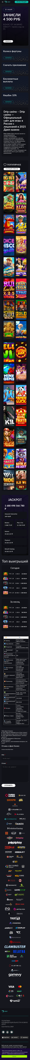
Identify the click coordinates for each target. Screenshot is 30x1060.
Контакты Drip (8, 1027)
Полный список (12, 169)
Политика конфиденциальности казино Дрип (15, 1022)
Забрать (8, 41)
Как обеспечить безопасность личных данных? (14, 736)
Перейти (8, 57)
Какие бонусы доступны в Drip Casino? (15, 734)
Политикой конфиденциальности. (16, 1053)
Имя (3, 754)
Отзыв (4, 763)
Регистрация (21, 2)
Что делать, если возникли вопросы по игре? (14, 742)
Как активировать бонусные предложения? (11, 739)
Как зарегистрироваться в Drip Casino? (15, 732)
